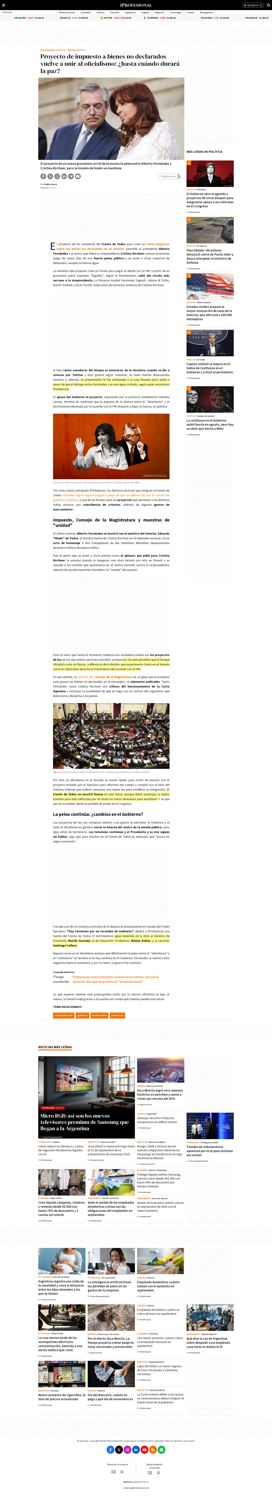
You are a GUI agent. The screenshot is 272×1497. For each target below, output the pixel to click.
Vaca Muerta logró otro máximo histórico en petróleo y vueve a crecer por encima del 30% (160, 1094)
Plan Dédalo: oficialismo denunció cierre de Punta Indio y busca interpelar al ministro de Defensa (210, 256)
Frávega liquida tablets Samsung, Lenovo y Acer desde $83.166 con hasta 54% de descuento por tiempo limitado (159, 1180)
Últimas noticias (67, 12)
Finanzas (114, 12)
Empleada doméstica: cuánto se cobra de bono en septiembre (158, 1312)
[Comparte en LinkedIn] (64, 176)
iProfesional (47, 50)
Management (206, 12)
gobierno (82, 1015)
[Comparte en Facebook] (43, 176)
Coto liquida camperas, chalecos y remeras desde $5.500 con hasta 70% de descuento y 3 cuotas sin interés (61, 1208)
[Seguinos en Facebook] (110, 1450)
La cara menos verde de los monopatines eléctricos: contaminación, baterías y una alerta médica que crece (60, 1344)
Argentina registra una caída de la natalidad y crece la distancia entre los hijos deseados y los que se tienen (61, 1287)
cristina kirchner (64, 1015)
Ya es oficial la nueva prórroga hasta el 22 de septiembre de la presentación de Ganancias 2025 (111, 1150)
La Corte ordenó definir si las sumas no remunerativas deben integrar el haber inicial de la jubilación (160, 1398)
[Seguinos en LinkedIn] (136, 1450)
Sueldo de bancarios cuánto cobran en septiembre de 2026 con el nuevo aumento (160, 1207)
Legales (145, 12)
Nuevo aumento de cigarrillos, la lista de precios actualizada (61, 1397)
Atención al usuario (117, 1464)
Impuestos (130, 12)
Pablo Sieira (50, 184)
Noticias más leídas (55, 1047)
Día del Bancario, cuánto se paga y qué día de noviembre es (110, 1397)
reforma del (105, 677)
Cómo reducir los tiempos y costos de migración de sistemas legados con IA (60, 1150)
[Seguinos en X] (119, 1450)
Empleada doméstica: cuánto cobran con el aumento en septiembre (158, 1286)
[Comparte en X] (50, 176)
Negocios (159, 12)
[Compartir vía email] (78, 176)
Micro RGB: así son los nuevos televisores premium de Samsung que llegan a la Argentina (84, 1122)
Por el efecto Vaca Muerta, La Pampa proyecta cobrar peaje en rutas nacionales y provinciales (111, 1343)
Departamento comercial (154, 1466)
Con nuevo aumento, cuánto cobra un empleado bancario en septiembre (160, 1342)
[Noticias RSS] (153, 1450)
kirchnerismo (99, 1015)
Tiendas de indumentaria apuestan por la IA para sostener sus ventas (210, 1151)
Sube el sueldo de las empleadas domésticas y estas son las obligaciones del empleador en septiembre (111, 1208)
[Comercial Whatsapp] (158, 1473)
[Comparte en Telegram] (71, 176)
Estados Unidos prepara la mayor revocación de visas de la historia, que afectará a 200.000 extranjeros (209, 313)
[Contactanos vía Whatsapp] (122, 1472)
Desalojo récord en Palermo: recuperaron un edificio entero (157, 1120)
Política (100, 12)
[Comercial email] (150, 1473)
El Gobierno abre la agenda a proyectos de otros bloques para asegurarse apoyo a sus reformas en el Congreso (210, 200)
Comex (190, 12)
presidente (117, 1015)
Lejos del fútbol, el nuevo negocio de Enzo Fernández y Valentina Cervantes (159, 1370)
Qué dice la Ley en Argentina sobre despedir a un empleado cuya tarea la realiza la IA (208, 1343)
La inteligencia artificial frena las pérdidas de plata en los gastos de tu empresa (109, 1286)
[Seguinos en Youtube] (144, 1450)
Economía (86, 12)
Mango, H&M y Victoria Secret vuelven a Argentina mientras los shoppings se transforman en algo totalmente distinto (159, 1152)
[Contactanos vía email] (113, 1472)
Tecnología (175, 12)
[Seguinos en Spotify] (161, 1450)
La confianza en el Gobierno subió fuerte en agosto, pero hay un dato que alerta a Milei (210, 424)
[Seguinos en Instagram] (127, 1450)
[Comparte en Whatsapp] (57, 176)
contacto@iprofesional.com (136, 1488)
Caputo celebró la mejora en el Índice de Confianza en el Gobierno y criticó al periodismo (210, 368)
